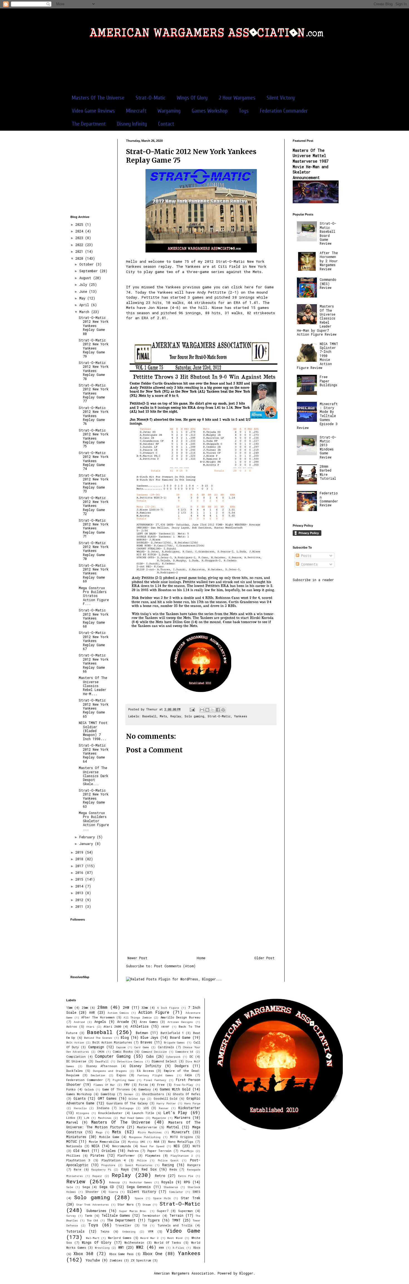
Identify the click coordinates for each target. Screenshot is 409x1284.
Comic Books (123, 1052)
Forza (143, 1085)
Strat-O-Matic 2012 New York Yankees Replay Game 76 (94, 415)
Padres (133, 1151)
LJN (86, 1118)
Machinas (105, 1118)
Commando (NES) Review (328, 283)
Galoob (89, 1089)
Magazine (159, 1118)
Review (75, 1181)
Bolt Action (75, 1042)
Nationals (74, 1146)
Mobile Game (109, 1137)
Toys (244, 111)
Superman (185, 1211)
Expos (121, 1075)
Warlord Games (119, 1238)
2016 (80, 872)
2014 (80, 886)
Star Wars (125, 1204)
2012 (80, 900)
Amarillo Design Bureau (180, 1017)
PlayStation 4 (113, 1160)
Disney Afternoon (101, 1066)
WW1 (121, 1247)
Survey (71, 1216)
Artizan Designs (180, 1022)
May (83, 298)
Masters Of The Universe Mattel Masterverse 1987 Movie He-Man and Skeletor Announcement (310, 164)
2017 (80, 866)
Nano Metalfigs (180, 1142)
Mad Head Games (132, 1118)
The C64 (92, 1220)
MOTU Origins (181, 1137)
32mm (145, 1008)
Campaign (96, 1047)
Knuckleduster (110, 1113)
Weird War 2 (149, 1238)
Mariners (182, 1117)
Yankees (240, 716)
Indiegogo (126, 1108)
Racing (168, 1164)
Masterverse (147, 1127)
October (87, 264)
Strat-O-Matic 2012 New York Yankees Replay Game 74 (94, 460)
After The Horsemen (98, 1017)
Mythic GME (136, 1142)
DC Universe (76, 1061)
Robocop (114, 1182)
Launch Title (143, 1113)
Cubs (150, 1056)
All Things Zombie (138, 1017)
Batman (142, 1032)
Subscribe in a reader (313, 579)
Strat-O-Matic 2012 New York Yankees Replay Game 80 (94, 325)
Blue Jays (149, 1037)
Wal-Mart (92, 1238)
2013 (80, 893)
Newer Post (137, 958)
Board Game (180, 1037)
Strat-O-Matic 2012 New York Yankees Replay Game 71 (94, 528)
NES (177, 1146)
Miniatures (76, 1136)
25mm (85, 1008)
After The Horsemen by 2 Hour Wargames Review (329, 261)
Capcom (120, 1047)
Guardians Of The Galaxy (127, 1103)
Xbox (196, 1248)
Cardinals (166, 1047)
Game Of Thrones (116, 1089)
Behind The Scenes (98, 1038)
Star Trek (190, 1198)
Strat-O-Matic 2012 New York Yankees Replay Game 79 (94, 348)
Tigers (154, 1220)
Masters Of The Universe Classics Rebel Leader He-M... (93, 685)
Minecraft (136, 111)
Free (161, 1085)
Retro (160, 1175)
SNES (196, 1192)
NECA (95, 1146)
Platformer (126, 1155)
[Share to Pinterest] (223, 710)
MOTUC (71, 1141)
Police (142, 1160)
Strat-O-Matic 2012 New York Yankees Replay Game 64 (94, 753)
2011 (80, 906)
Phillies (73, 1155)
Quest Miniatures (138, 1165)
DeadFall (102, 1061)
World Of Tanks (167, 1243)
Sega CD (106, 1186)
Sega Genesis (139, 1186)
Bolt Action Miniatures (112, 1042)
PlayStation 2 (182, 1155)
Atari (90, 1026)
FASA (188, 1075)
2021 (80, 251)
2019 (80, 852)
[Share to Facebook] (218, 710)
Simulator (176, 1192)
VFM (150, 1231)
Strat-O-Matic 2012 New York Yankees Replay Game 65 (94, 708)
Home (201, 958)
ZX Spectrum (141, 1260)
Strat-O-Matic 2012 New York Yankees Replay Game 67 (94, 640)
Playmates (152, 1155)
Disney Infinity (132, 124)
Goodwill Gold (166, 1098)
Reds (173, 1169)
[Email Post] (192, 709)
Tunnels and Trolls (174, 1225)
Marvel (72, 1122)
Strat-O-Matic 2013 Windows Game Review (328, 447)
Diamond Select (164, 1061)
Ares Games (149, 1022)
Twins (104, 1231)
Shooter (92, 1192)
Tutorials (75, 1231)
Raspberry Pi (101, 1169)
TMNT (176, 1220)
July (84, 284)
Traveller (123, 1225)
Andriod (79, 1022)
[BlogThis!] (207, 710)
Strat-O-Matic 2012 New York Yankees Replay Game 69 (94, 573)
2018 (80, 859)
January (87, 843)
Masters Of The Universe (98, 98)
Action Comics (118, 1013)
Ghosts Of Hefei (186, 1094)
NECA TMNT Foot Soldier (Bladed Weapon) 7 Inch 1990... (93, 730)
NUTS (196, 1146)
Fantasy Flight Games (155, 1075)
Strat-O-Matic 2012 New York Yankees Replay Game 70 (94, 551)
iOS (146, 1108)
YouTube (93, 1260)
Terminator (151, 1216)
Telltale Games (116, 1215)
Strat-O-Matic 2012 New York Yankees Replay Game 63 (94, 798)
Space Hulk (162, 1198)
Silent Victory (281, 98)
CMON (101, 1052)
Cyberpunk (173, 1057)
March (85, 311)
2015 (80, 879)
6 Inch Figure (168, 1008)
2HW (126, 1007)
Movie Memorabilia (104, 1142)
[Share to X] (212, 710)
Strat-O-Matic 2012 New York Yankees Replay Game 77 (94, 393)
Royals (167, 1182)
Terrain (176, 1215)
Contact (166, 124)
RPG (187, 1182)
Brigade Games (174, 1042)
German (128, 1094)
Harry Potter (166, 1103)
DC (191, 1057)
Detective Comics (130, 1061)
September (89, 271)
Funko (71, 1089)
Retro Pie (185, 1176)
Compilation (76, 1057)
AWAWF (165, 1026)
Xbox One (152, 1253)
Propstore (108, 1165)
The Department (89, 124)
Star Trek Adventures (92, 1204)
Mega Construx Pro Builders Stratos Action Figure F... (94, 596)
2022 (80, 244)
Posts (305, 555)
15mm (69, 1008)
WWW (161, 1248)
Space (139, 1198)
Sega (86, 1187)
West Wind (175, 1238)
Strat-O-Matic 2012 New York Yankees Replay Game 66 (94, 663)
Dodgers (182, 1066)
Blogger (246, 1273)
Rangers (193, 1165)
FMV (126, 1085)
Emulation (98, 1075)
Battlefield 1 (172, 1033)
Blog (125, 1037)
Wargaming (169, 111)
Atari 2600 (112, 1026)
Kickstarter (189, 1107)
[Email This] (202, 710)
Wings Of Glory (192, 98)
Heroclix (80, 1108)
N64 (156, 1142)
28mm (102, 1007)
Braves (146, 1042)
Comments (308, 564)
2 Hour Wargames (237, 98)
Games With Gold (175, 1089)
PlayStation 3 (78, 1160)
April (85, 305)
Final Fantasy (155, 1080)
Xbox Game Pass (121, 1254)
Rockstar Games (140, 1182)
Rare (77, 1169)
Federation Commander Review (329, 499)
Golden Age (137, 1098)
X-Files (178, 1248)
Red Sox (149, 1169)
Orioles (109, 1150)
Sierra (113, 1192)
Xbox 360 (83, 1253)
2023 (80, 238)
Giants (79, 1098)
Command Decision (154, 1052)
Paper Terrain (159, 1151)
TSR (144, 1225)
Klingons (82, 1113)
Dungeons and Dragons (110, 1071)
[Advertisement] (204, 69)
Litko (70, 1118)
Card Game (141, 1047)
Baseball (149, 716)
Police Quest (168, 1160)
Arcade (123, 1021)
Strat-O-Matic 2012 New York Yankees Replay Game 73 (94, 483)
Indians (103, 1108)
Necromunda (121, 1146)
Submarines (96, 1210)
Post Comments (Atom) (175, 966)
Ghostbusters (153, 1094)
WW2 (140, 1247)
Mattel (173, 1127)
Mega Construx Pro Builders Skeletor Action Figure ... (94, 820)
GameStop (108, 1094)
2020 (80, 258)
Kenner (164, 1108)
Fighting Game (123, 1080)
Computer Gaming (112, 1056)
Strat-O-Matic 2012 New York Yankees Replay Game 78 (94, 370)
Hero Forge (192, 1103)
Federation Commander (284, 111)
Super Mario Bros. (133, 1211)
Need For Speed (152, 1146)
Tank (88, 1216)
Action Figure (153, 1012)
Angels (100, 1021)
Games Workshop (210, 111)
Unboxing (128, 1231)
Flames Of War (104, 1085)
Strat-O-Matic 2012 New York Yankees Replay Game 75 (94, 438)
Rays (125, 1169)
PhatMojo (186, 1151)
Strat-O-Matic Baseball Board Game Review (328, 233)
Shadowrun (171, 1187)
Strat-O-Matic (150, 98)
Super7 (162, 1211)
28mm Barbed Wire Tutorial (328, 472)
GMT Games (107, 1098)
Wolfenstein (134, 1243)
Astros (71, 1026)
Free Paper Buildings (328, 381)
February (88, 837)
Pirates (97, 1155)
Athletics (139, 1026)
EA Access (145, 1071)
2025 (80, 224)
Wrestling (102, 1248)
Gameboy (144, 1089)
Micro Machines (150, 1132)
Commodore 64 (184, 1052)
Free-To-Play (183, 1085)
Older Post (264, 958)
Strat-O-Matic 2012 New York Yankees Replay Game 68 (94, 618)
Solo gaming (194, 716)
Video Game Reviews (93, 111)
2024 (80, 231)
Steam (146, 1204)
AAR (92, 1012)
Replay (175, 716)
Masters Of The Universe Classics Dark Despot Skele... (93, 775)
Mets (163, 716)
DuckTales (74, 1071)
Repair (97, 1176)
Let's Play (175, 1112)
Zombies (116, 1260)
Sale (69, 1187)
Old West (81, 1150)
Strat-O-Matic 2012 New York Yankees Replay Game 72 (94, 505)
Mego (99, 1132)
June (84, 291)
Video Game (183, 1230)
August (86, 278)
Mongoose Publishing (145, 1137)
